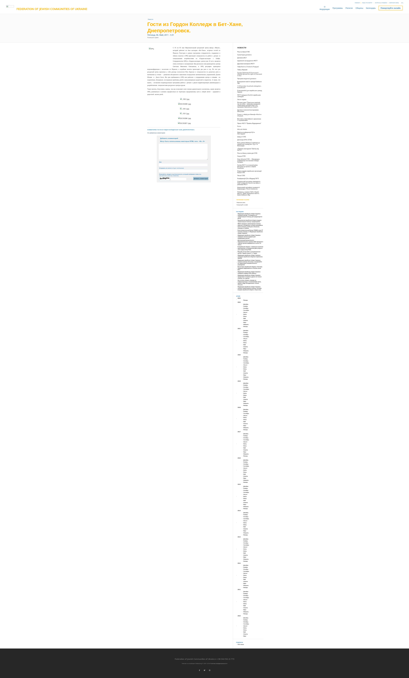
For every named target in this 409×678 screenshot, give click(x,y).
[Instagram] (210, 670)
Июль (245, 314)
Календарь (371, 8)
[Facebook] (199, 670)
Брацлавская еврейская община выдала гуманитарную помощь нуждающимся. (249, 220)
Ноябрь (245, 306)
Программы (337, 8)
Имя (160, 162)
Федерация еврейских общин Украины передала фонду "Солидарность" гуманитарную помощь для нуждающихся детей (250, 216)
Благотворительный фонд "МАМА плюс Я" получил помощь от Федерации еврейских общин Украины (250, 231)
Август (245, 312)
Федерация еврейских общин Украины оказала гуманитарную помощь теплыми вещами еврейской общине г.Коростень (250, 288)
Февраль (246, 324)
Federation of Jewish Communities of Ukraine (52, 9)
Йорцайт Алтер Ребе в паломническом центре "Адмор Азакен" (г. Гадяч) (249, 252)
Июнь (245, 316)
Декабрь (245, 304)
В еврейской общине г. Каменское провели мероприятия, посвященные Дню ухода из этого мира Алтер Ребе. (250, 248)
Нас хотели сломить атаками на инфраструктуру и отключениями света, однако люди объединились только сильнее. (249, 282)
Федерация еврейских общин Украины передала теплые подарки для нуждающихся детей (249, 236)
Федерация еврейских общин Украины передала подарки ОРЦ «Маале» (249, 272)
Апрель (245, 320)
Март (244, 322)
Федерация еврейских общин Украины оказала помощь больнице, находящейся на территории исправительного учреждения (250, 262)
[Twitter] (204, 670)
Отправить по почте (171, 168)
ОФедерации (325, 8)
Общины (359, 8)
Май (244, 318)
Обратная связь (394, 3)
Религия (349, 8)
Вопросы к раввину (381, 3)
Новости (150, 19)
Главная (357, 3)
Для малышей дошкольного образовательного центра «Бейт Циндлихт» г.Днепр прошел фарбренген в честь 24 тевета (250, 242)
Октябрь (245, 308)
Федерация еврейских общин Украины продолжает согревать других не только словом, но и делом (250, 277)
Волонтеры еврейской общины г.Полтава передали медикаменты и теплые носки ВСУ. (250, 268)
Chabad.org (198, 663)
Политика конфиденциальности (218, 663)
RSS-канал (241, 644)
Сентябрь (246, 310)
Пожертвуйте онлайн (391, 8)
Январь (245, 300)
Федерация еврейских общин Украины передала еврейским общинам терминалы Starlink (250, 257)
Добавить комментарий (169, 138)
